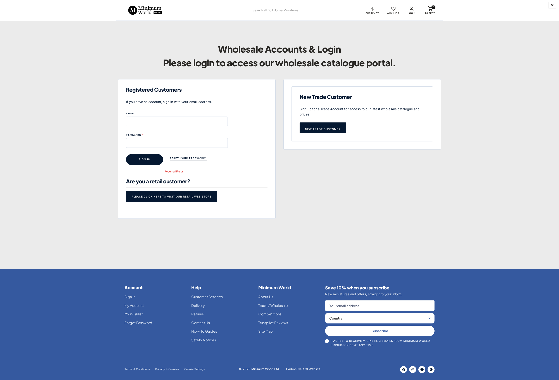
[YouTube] (421, 369)
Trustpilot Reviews (273, 322)
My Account (134, 305)
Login (412, 13)
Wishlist (393, 13)
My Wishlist (133, 314)
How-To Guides (204, 331)
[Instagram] (412, 369)
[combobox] (279, 10)
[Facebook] (403, 369)
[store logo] (158, 10)
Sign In (129, 296)
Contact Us (200, 322)
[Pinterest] (431, 369)
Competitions (269, 314)
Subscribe (380, 331)
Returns (197, 314)
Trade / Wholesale (273, 305)
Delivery (198, 305)
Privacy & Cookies (167, 369)
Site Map (265, 331)
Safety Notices (203, 340)
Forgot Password (138, 322)
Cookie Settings (194, 369)
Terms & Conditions (137, 369)
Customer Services (207, 296)
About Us (265, 296)
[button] (372, 10)
